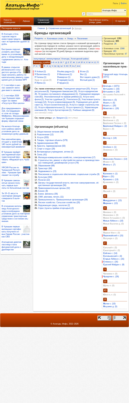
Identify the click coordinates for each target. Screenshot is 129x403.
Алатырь (65, 59)
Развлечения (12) (45, 134)
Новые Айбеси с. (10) (113, 221)
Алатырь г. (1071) (111, 86)
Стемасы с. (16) (110, 262)
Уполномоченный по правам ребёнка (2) (63, 97)
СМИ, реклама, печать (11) (51, 197)
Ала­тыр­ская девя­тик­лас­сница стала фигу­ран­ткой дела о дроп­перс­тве (12, 246)
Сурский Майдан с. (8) (113, 264)
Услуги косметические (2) (56, 105)
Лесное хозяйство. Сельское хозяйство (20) (59, 202)
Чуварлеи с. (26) (111, 276)
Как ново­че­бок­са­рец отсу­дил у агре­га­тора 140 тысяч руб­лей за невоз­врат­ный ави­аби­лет (13, 143)
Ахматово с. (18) (111, 108)
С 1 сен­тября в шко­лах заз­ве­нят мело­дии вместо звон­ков (11, 87)
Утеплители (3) (73, 99)
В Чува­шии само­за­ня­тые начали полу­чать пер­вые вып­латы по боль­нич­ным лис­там (15, 184)
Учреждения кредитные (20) (76, 88)
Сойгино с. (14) (110, 253)
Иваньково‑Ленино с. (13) (115, 159)
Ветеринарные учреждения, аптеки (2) (55, 152)
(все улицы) (73, 118)
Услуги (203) (43, 137)
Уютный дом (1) (87, 80)
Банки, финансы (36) (48, 194)
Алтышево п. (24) (111, 91)
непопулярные (53, 59)
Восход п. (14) (110, 138)
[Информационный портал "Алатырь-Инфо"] (22, 6)
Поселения (82, 38)
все (78, 66)
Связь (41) (42, 154)
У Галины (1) (40, 77)
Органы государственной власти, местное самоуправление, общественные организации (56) (68, 184)
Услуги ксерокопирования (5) (61, 102)
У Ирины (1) (40, 83)
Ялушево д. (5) (110, 306)
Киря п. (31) (108, 176)
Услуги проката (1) (74, 107)
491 (114, 51)
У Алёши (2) (40, 71)
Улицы (70, 38)
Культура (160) (45, 177)
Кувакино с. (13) (110, 179)
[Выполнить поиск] (83, 14)
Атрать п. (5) (109, 102)
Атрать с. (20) (109, 105)
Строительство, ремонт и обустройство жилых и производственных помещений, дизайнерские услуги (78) (69, 161)
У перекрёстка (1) (65, 80)
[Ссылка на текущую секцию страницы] (73, 33)
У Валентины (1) (42, 74)
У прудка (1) (63, 83)
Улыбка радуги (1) (65, 71)
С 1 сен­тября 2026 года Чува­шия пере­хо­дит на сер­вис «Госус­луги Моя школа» (13, 99)
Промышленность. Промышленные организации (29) (63, 199)
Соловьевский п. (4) (112, 256)
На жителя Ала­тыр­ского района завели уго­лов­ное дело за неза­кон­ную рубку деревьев (15, 130)
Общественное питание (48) (50, 131)
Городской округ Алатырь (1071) (115, 75)
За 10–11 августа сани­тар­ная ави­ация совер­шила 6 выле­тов (11, 197)
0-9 (52, 62)
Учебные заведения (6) (83, 110)
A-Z (74, 66)
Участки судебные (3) (55, 99)
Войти (123, 3)
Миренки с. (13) (110, 203)
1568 (122, 48)
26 (115, 44)
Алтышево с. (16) (111, 89)
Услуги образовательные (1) (51, 107)
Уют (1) (83, 74)
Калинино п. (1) (110, 173)
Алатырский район (80, 59)
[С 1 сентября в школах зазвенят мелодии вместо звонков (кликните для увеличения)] (26, 87)
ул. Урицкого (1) (60, 118)
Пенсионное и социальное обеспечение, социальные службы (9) (68, 174)
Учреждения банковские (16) (63, 91)
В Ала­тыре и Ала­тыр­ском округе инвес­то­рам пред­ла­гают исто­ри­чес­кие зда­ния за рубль (15, 39)
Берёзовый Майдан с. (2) (115, 126)
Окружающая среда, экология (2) (54, 205)
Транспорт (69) (45, 168)
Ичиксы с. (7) (109, 164)
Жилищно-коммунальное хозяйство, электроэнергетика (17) (66, 157)
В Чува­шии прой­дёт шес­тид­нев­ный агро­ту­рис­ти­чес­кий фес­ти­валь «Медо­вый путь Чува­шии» (16, 157)
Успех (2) (84, 71)
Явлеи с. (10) (109, 303)
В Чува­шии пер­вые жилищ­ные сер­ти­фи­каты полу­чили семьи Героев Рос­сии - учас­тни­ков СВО (16, 231)
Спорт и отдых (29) (46, 149)
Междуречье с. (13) (112, 200)
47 (126, 54)
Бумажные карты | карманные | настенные (23, 1)
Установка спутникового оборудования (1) (58, 94)
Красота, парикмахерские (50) (51, 146)
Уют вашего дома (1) (90, 77)
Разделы (39, 38)
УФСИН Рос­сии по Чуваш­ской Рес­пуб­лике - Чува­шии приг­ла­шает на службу (12, 171)
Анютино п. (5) (110, 100)
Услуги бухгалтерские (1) (59, 110)
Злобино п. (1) (109, 147)
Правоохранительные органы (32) (54, 188)
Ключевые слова (55, 38)
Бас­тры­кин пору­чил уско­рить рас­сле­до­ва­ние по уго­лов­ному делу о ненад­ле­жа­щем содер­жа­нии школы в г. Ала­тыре (15, 55)
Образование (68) (46, 165)
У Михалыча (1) (64, 74)
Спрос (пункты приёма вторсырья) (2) (56, 208)
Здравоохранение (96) (47, 143)
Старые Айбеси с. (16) (113, 259)
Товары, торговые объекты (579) (52, 140)
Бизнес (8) (43, 191)
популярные (39, 59)
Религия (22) (44, 180)
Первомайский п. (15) (113, 235)
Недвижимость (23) (47, 171)
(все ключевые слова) (44, 113)
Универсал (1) (63, 77)
